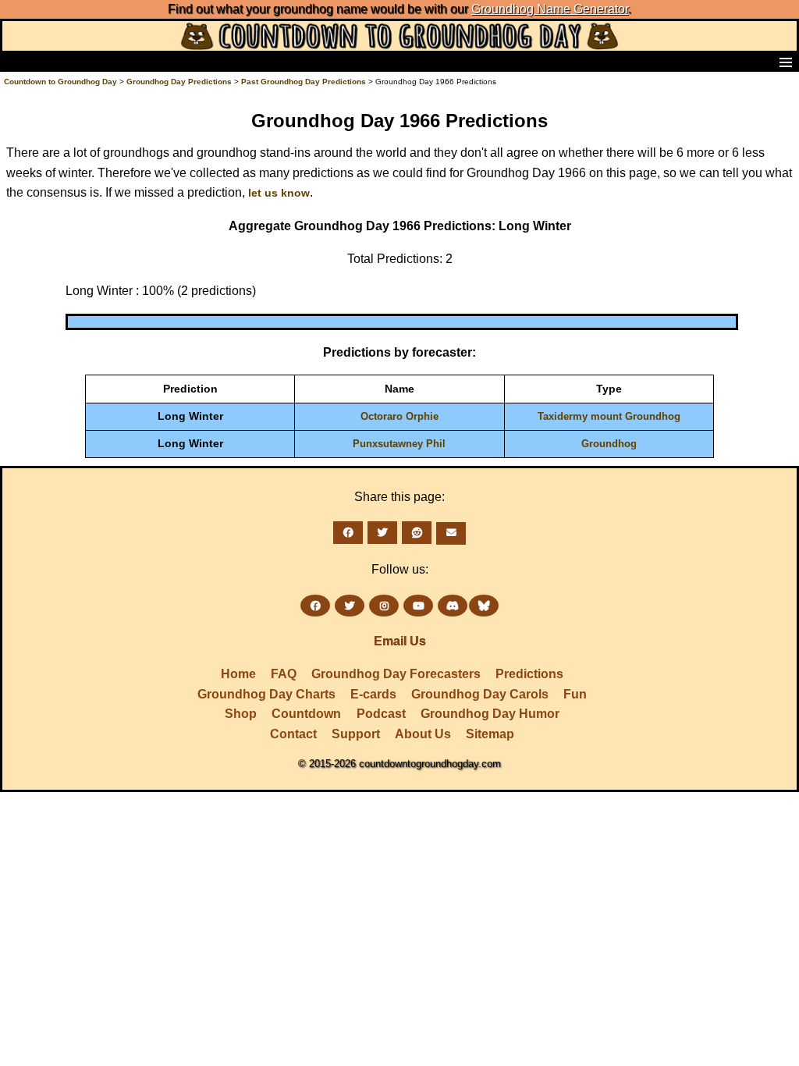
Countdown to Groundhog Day (60, 81)
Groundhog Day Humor (490, 713)
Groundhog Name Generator (549, 9)
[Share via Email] (451, 533)
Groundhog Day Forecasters (396, 673)
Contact (293, 734)
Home (238, 673)
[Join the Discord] (452, 606)
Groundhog (609, 443)
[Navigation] (16, 61)
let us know (279, 193)
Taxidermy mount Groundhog (609, 416)
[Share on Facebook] (348, 532)
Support (356, 734)
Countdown (306, 713)
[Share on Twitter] (382, 532)
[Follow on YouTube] (418, 606)
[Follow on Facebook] (315, 606)
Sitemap (490, 734)
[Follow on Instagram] (384, 606)
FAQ (284, 673)
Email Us (400, 641)
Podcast (381, 713)
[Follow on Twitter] (349, 606)
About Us (423, 734)
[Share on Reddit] (416, 532)
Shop (241, 713)
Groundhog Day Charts (266, 694)
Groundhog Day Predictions (179, 81)
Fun (575, 694)
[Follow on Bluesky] (484, 606)
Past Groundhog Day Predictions (303, 81)
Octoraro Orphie (399, 416)
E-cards (373, 694)
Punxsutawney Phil (399, 443)
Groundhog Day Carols (480, 694)
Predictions (529, 673)
